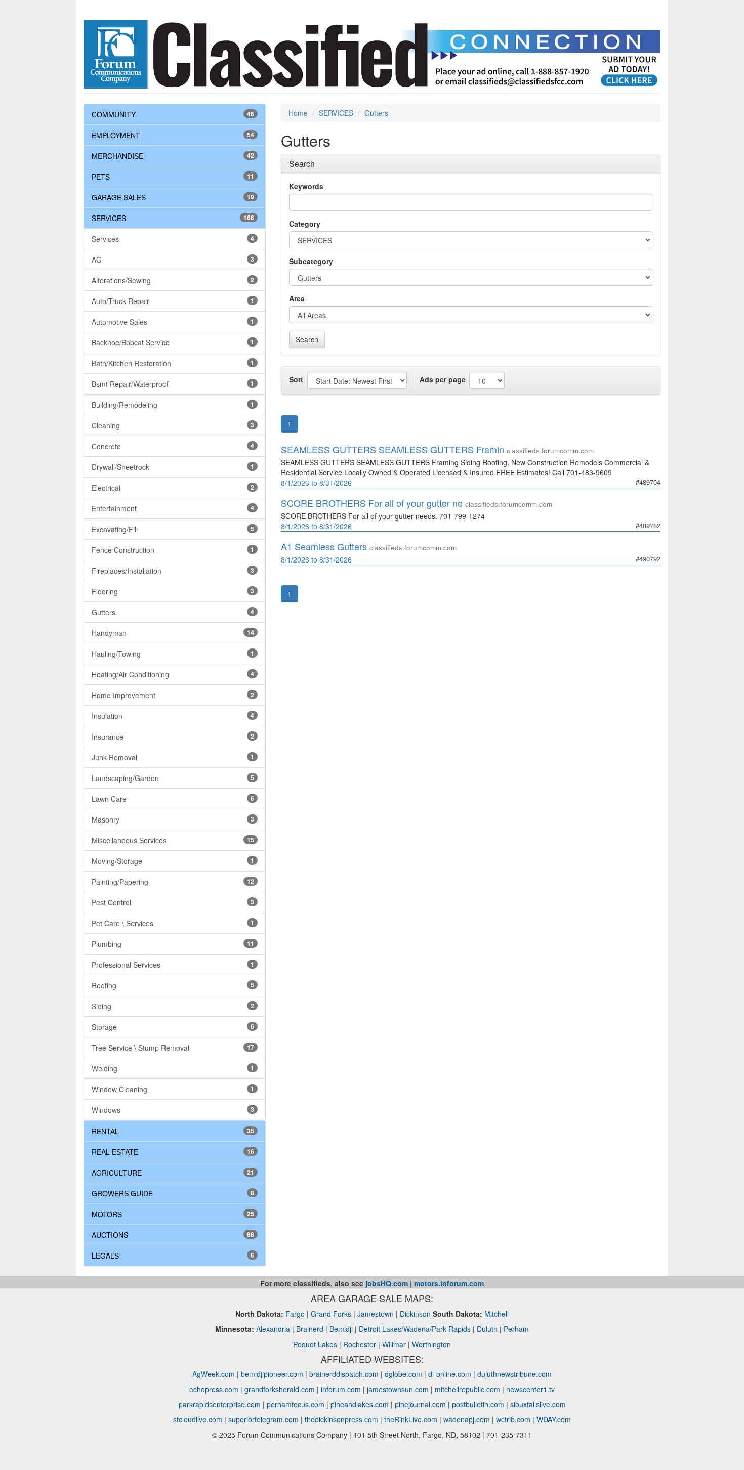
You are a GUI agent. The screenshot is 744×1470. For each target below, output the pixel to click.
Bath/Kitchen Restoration (173, 363)
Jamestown (375, 1314)
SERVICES (109, 218)
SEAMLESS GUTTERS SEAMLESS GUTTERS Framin (392, 449)
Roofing (173, 985)
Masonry (173, 819)
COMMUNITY (114, 114)
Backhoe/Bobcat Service (173, 342)
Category (304, 224)
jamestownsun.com (398, 1389)
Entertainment (173, 508)
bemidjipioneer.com (272, 1374)
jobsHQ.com (386, 1283)
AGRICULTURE (117, 1173)
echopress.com (213, 1389)
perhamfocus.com (295, 1404)
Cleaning (173, 425)
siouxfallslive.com (538, 1404)
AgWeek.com (213, 1374)
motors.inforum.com (449, 1283)
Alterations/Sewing (173, 280)
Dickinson (415, 1314)
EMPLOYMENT (116, 135)
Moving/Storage (173, 861)
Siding (173, 1006)
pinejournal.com (420, 1404)
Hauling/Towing (173, 653)
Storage (173, 1027)
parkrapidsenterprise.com (220, 1404)
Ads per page (443, 379)
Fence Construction (173, 550)
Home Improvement (173, 695)
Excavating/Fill (173, 529)
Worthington (431, 1344)
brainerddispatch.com (344, 1374)
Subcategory (311, 261)
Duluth (487, 1329)
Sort (296, 379)
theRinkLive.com (410, 1419)
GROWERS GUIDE (122, 1193)
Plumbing (173, 944)
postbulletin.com (478, 1404)
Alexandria (273, 1329)
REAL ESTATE (115, 1152)
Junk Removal (173, 757)
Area (297, 298)
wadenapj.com (466, 1419)
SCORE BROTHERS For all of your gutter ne (372, 502)
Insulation (173, 716)
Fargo (295, 1314)
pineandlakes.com (359, 1404)
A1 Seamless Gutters (324, 546)
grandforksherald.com (279, 1389)
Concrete (173, 446)
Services (173, 239)
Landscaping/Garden (173, 778)
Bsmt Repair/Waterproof (173, 384)
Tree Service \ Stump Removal (173, 1048)
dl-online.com (449, 1374)
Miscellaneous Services (173, 840)
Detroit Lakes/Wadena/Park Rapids (415, 1329)
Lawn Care (173, 799)
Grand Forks (331, 1314)
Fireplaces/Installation (173, 571)
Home (298, 113)
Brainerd (309, 1329)
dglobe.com (403, 1374)
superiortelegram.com (263, 1419)
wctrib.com (513, 1419)
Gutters (173, 612)
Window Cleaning (173, 1089)
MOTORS (107, 1214)
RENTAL (105, 1131)
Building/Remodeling (173, 405)
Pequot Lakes (315, 1344)
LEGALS (105, 1255)
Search (307, 339)
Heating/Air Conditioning (173, 674)
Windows (173, 1110)
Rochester (359, 1344)
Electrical (173, 488)
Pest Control (173, 902)
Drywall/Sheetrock (173, 467)
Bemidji (341, 1329)
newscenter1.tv (530, 1389)
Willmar (394, 1344)
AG (173, 259)
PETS (101, 176)
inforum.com (341, 1389)
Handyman (173, 633)
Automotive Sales (173, 322)
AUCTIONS (110, 1235)
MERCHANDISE (117, 156)
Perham (516, 1329)
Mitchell (496, 1314)
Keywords (306, 186)
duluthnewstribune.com (514, 1374)
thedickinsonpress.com (341, 1419)
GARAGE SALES (119, 197)
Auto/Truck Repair (173, 301)
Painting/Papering (173, 882)
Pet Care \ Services (173, 923)
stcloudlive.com (197, 1419)
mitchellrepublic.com (467, 1389)
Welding (173, 1068)
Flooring (173, 591)
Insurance (173, 736)
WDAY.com (553, 1419)
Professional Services (173, 965)
